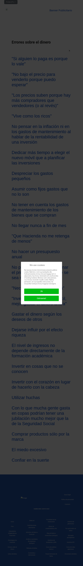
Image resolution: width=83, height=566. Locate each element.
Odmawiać (41, 298)
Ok (41, 291)
